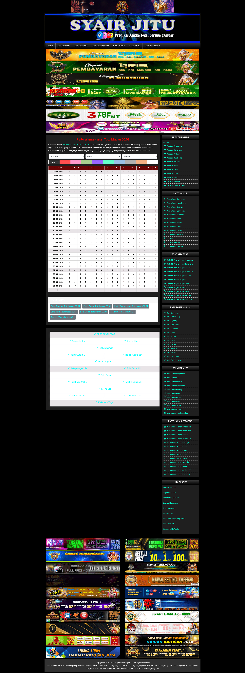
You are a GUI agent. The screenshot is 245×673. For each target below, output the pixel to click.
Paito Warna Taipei (174, 231)
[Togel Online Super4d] (122, 79)
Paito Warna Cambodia (175, 211)
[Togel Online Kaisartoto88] (83, 641)
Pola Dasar (105, 375)
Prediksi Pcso (172, 166)
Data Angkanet (169, 508)
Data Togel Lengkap (174, 360)
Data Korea (171, 336)
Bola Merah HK (172, 378)
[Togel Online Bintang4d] (83, 605)
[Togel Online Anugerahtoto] (162, 592)
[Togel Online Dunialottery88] (162, 580)
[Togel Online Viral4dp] (122, 127)
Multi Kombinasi (133, 382)
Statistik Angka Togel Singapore (179, 260)
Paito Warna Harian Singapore (178, 427)
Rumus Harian (133, 341)
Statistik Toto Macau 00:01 (122, 312)
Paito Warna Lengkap (175, 246)
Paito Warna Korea (174, 223)
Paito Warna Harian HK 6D (177, 466)
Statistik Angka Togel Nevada (178, 295)
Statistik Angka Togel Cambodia (179, 272)
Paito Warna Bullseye (175, 215)
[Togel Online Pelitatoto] (122, 115)
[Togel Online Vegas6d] (83, 580)
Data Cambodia (172, 325)
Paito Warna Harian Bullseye (177, 442)
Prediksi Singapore (174, 146)
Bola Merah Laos (173, 401)
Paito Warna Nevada (174, 234)
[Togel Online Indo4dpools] (83, 653)
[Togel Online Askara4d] (83, 592)
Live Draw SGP (81, 45)
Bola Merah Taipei (173, 405)
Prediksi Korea (172, 170)
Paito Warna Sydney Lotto (149, 668)
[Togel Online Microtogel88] (83, 544)
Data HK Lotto (114, 668)
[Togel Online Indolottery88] (162, 605)
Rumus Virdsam (169, 487)
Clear (54, 162)
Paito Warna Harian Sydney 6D (178, 470)
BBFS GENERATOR (105, 334)
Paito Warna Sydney (174, 207)
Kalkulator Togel (106, 402)
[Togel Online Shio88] (162, 641)
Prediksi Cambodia (174, 158)
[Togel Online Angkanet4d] (162, 617)
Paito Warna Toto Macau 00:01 (97, 306)
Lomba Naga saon (170, 503)
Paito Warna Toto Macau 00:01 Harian (78, 144)
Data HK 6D (171, 352)
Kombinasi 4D (78, 395)
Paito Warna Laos (173, 227)
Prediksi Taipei (172, 178)
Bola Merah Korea (173, 397)
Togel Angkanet (169, 493)
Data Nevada (171, 348)
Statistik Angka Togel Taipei (177, 291)
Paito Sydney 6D (152, 45)
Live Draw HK (64, 45)
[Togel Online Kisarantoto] (122, 103)
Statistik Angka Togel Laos (177, 287)
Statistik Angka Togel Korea (177, 284)
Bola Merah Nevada (174, 409)
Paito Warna (119, 45)
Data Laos (170, 340)
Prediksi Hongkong (174, 150)
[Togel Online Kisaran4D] (122, 91)
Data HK (95, 665)
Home (50, 45)
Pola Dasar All (133, 368)
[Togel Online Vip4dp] (162, 568)
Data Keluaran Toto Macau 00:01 (65, 306)
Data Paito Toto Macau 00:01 (64, 312)
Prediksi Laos (172, 174)
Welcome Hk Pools (171, 529)
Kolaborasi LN (133, 395)
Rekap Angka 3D (133, 354)
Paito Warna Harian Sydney (177, 435)
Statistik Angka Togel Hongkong (179, 264)
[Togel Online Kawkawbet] (83, 568)
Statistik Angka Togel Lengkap (179, 299)
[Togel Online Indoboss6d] (162, 544)
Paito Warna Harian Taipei (176, 458)
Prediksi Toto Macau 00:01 (62, 317)
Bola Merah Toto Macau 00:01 (93, 312)
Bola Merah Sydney (174, 382)
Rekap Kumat (106, 348)
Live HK (166, 142)
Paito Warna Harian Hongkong (178, 431)
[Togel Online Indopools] (162, 629)
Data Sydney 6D (172, 356)
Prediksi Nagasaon (171, 498)
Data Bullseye (172, 329)
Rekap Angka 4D (78, 368)
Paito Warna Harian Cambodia (178, 439)
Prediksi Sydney (172, 154)
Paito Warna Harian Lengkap (178, 474)
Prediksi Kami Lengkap (175, 185)
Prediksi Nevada (173, 181)
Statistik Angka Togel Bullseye (178, 276)
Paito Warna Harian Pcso (176, 446)
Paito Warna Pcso (173, 219)
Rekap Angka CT (78, 354)
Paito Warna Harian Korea (176, 450)
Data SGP (103, 665)
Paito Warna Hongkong (176, 203)
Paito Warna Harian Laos (176, 454)
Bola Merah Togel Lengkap (177, 413)
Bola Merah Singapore (175, 374)
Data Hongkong (173, 317)
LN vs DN (106, 388)
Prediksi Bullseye (173, 162)
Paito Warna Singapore (175, 199)
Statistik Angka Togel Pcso (177, 280)
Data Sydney (171, 321)
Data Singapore (172, 313)
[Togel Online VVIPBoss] (122, 55)
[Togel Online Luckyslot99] (162, 556)
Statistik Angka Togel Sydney (178, 268)
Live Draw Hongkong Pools (174, 519)
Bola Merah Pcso (173, 393)
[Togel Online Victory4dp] (83, 556)
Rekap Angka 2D (105, 361)
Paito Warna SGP (84, 665)
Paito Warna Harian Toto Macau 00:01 (103, 139)
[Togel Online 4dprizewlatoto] (83, 629)
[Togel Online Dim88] (122, 67)
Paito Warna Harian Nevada (177, 462)
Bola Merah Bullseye (174, 389)
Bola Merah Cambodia (175, 386)
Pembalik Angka (78, 382)
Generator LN (78, 341)
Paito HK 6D (134, 45)
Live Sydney (168, 513)
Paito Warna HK (53, 665)
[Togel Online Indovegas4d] (162, 653)
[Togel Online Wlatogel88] (83, 617)
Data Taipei (171, 344)
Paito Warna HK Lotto (99, 668)
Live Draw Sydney (101, 45)
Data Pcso (170, 333)
